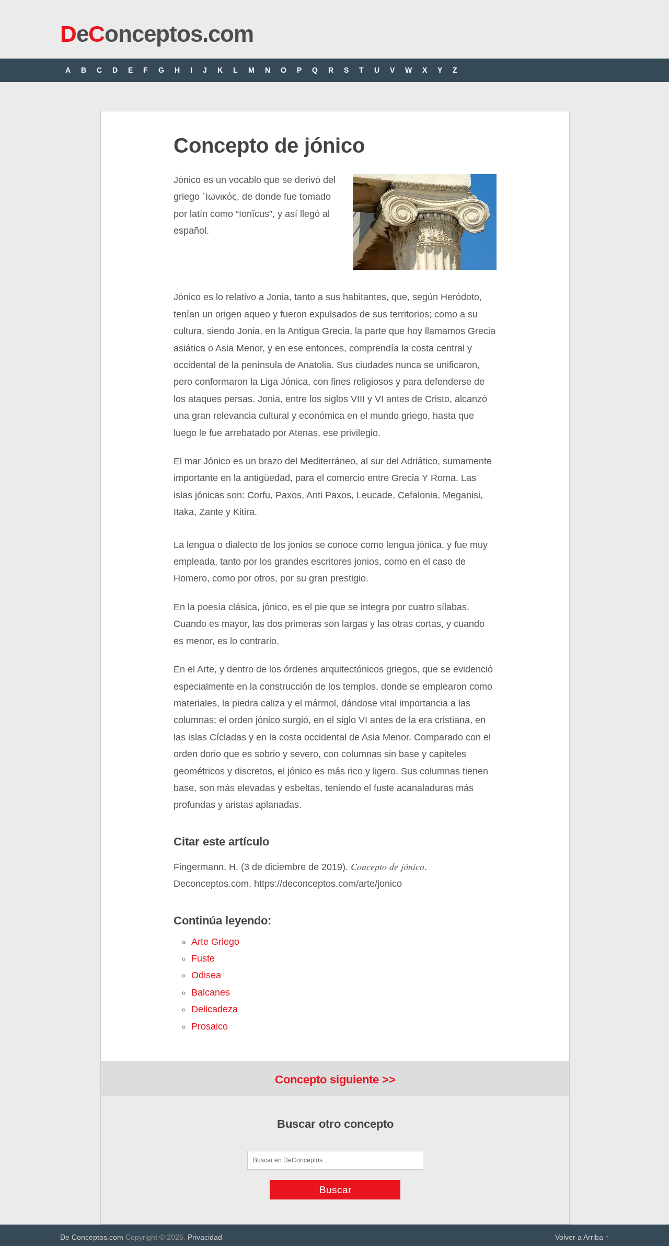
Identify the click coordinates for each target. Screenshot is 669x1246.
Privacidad (205, 1237)
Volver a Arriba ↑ (582, 1237)
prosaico (209, 1026)
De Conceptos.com (91, 1237)
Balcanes (210, 992)
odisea (206, 975)
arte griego (215, 941)
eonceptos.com (156, 34)
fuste (203, 958)
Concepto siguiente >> (335, 1079)
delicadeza (214, 1009)
